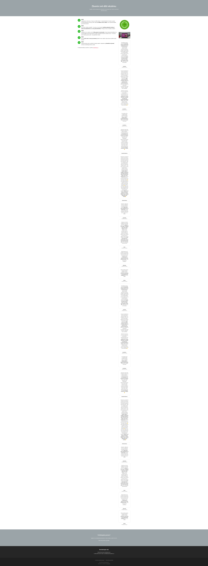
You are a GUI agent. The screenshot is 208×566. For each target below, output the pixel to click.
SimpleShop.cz (95, 47)
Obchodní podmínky (109, 560)
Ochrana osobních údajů (99, 560)
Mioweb (108, 563)
